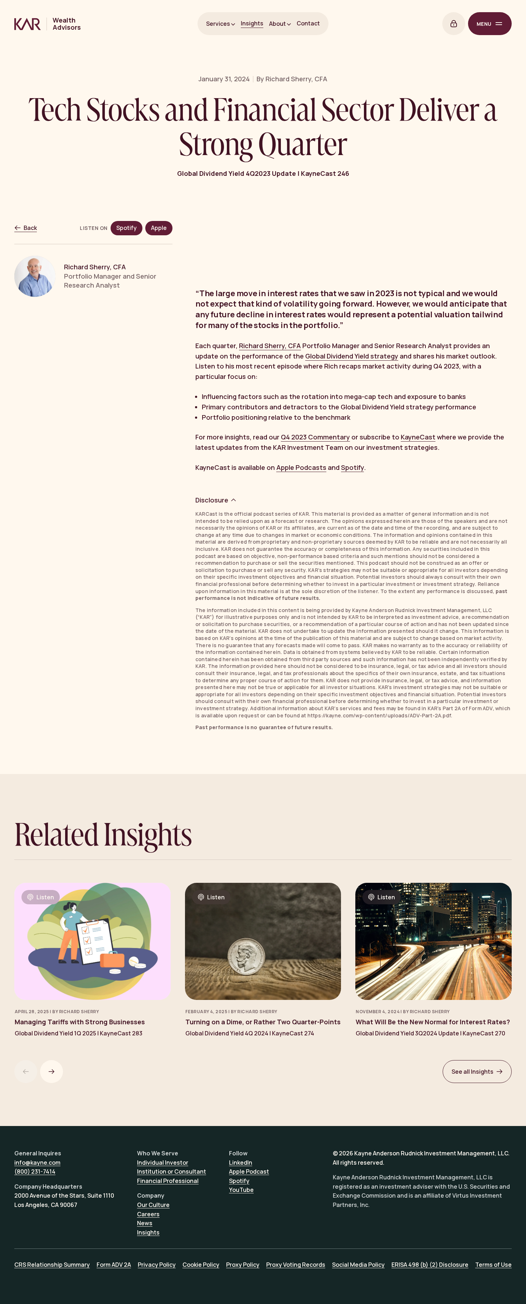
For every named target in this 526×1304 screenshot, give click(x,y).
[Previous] (25, 1071)
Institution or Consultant (171, 1171)
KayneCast (418, 437)
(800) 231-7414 (34, 1171)
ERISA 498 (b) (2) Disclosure (429, 1265)
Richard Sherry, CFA (270, 345)
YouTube (241, 1190)
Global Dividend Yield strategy (351, 356)
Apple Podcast (249, 1171)
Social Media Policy (358, 1265)
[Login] (453, 23)
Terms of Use (493, 1265)
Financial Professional (168, 1181)
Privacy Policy (157, 1265)
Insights (252, 23)
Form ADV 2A (114, 1265)
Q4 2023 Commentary (315, 437)
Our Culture (153, 1205)
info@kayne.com (37, 1162)
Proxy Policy (242, 1265)
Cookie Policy (200, 1265)
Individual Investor (162, 1162)
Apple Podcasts (301, 467)
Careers (148, 1214)
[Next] (51, 1071)
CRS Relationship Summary (52, 1265)
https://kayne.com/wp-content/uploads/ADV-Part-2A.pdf (379, 715)
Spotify (352, 467)
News (144, 1223)
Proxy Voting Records (295, 1265)
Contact (308, 23)
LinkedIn (240, 1162)
